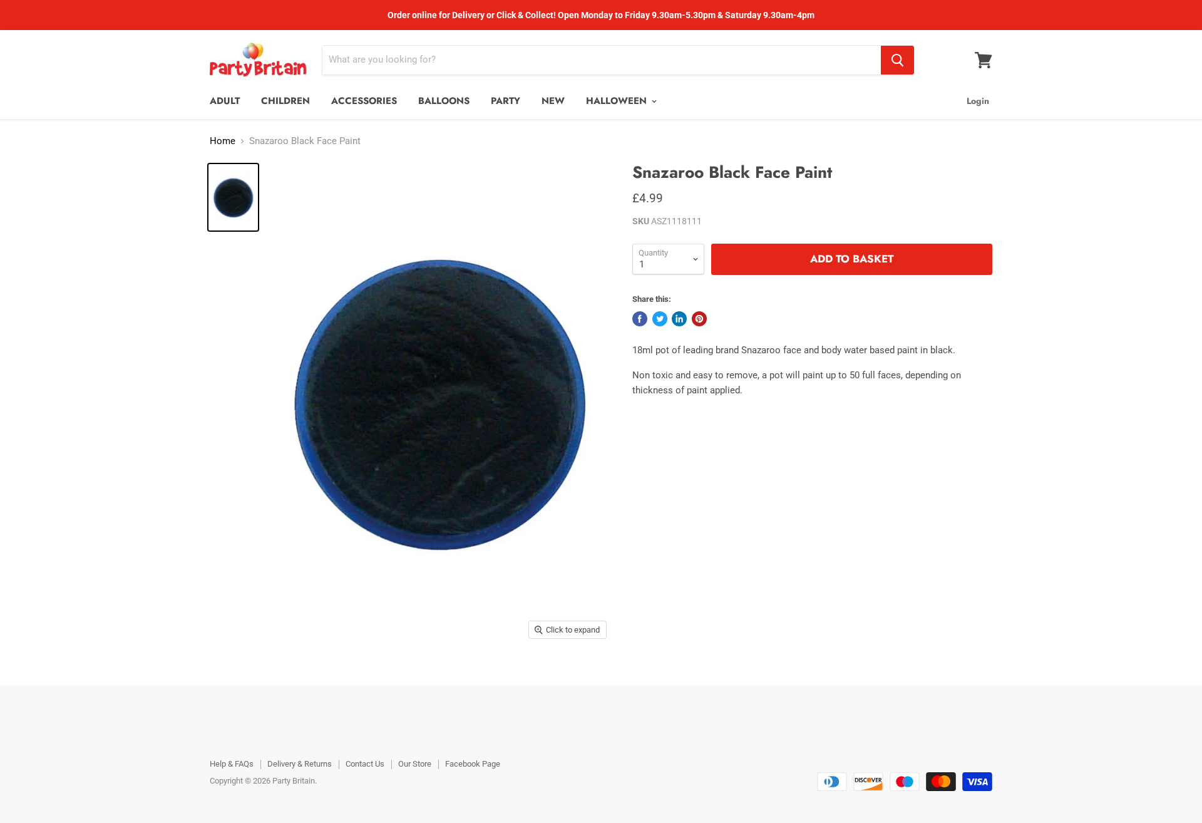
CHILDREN (285, 101)
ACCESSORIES (364, 101)
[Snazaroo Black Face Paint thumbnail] (233, 197)
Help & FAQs (232, 764)
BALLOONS (444, 101)
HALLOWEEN (618, 101)
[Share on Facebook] (639, 318)
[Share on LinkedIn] (679, 318)
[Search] (897, 60)
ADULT (225, 101)
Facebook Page (472, 764)
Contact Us (365, 764)
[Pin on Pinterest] (699, 318)
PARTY (505, 101)
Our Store (414, 764)
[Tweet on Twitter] (659, 318)
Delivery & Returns (299, 764)
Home (222, 141)
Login (978, 101)
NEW (553, 101)
